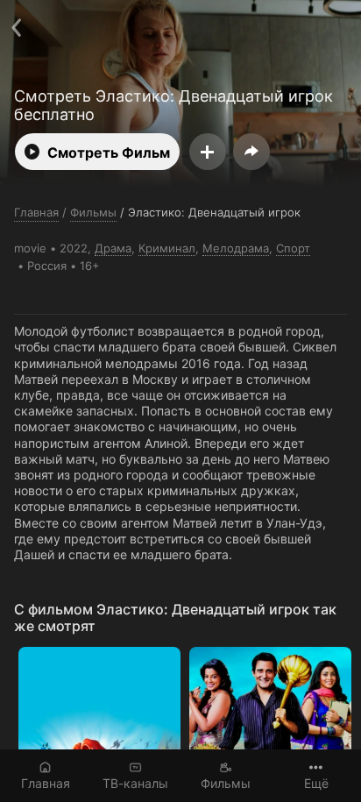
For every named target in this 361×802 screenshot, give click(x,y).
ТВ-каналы (135, 783)
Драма (113, 248)
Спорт (293, 248)
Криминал (166, 248)
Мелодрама (235, 248)
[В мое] (207, 151)
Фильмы (226, 783)
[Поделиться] (251, 151)
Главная (45, 783)
